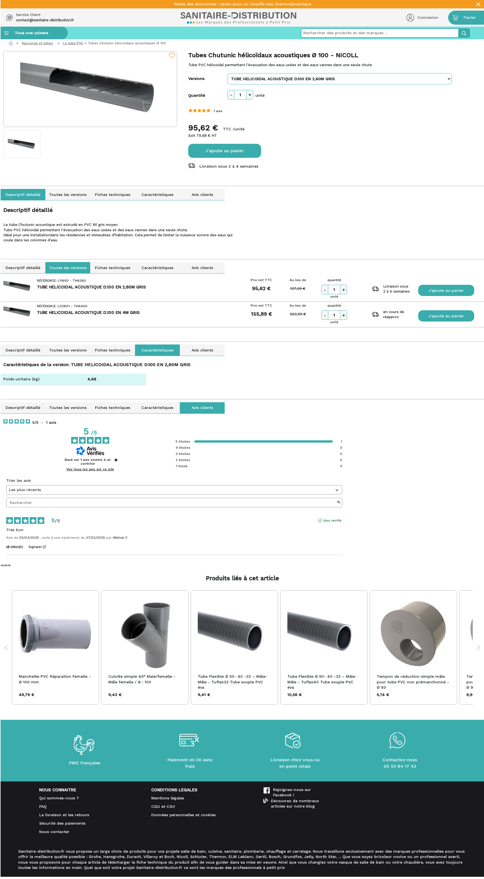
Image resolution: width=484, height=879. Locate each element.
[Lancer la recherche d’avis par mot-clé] (338, 502)
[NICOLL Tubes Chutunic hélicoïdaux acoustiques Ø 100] (90, 89)
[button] (6, 647)
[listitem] (55, 647)
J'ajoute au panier (224, 150)
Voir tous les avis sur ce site (90, 469)
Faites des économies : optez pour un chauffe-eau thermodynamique (242, 4)
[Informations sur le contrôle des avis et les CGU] (116, 460)
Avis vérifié (332, 520)
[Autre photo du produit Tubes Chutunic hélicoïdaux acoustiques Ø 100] (22, 144)
